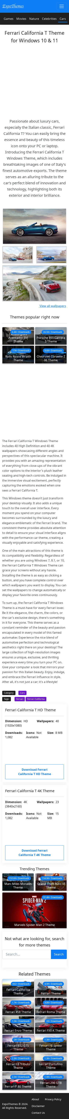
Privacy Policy (53, 1099)
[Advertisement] (34, 80)
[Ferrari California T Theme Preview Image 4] (34, 283)
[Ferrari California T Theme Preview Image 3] (51, 255)
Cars (63, 19)
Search (59, 954)
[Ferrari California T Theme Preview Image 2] (17, 255)
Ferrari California (36, 699)
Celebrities (49, 19)
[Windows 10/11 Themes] (13, 6)
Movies (21, 19)
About (35, 1099)
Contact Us (38, 1112)
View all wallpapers (53, 306)
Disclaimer (38, 1106)
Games (8, 19)
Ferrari (19, 699)
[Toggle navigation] (61, 6)
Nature (34, 19)
